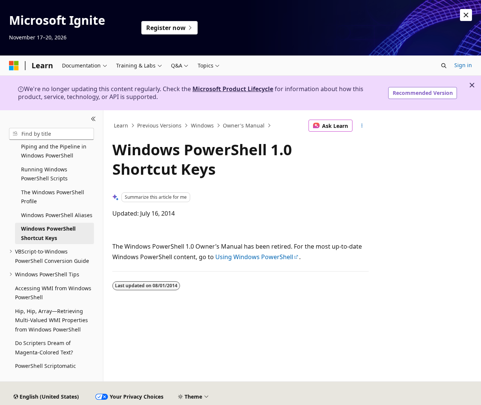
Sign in (463, 65)
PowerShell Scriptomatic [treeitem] (45, 365)
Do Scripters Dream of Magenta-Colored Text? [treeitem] (44, 347)
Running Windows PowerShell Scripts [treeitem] (44, 174)
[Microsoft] (14, 65)
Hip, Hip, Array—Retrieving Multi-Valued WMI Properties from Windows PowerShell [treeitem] (51, 320)
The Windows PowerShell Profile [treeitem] (52, 197)
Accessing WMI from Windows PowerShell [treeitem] (53, 293)
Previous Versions (159, 125)
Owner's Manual (244, 125)
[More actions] (362, 126)
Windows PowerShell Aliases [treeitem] (56, 215)
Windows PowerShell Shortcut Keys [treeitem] (48, 233)
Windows (202, 125)
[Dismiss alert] (466, 15)
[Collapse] (93, 119)
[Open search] (443, 65)
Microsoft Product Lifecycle (232, 89)
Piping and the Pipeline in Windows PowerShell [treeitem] (53, 151)
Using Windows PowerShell (254, 257)
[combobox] (51, 134)
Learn (121, 125)
